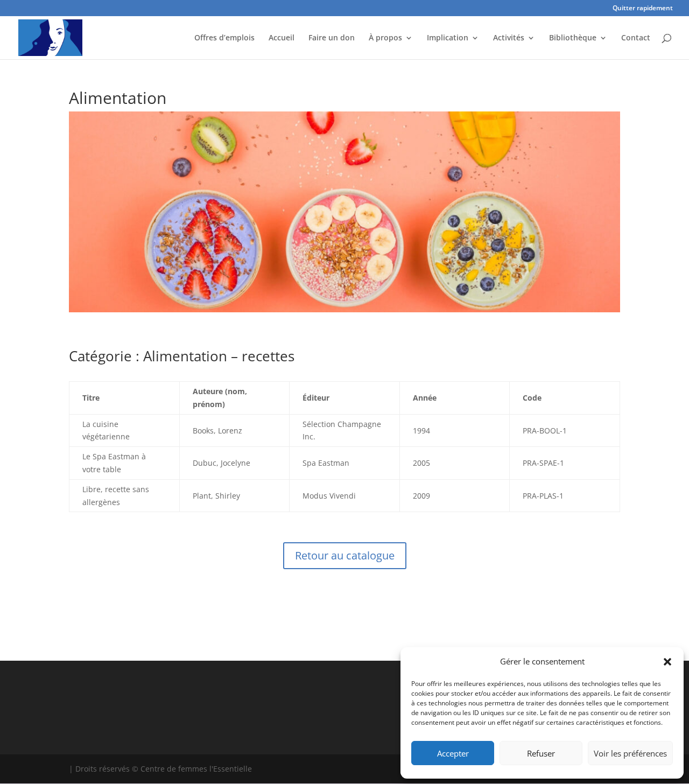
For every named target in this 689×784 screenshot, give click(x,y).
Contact (635, 38)
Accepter (453, 753)
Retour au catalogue (345, 555)
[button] (667, 661)
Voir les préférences (630, 753)
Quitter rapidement (643, 8)
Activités (508, 38)
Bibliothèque (572, 38)
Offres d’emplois (224, 38)
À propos (385, 38)
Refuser (541, 753)
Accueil (281, 38)
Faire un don (331, 38)
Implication (447, 38)
